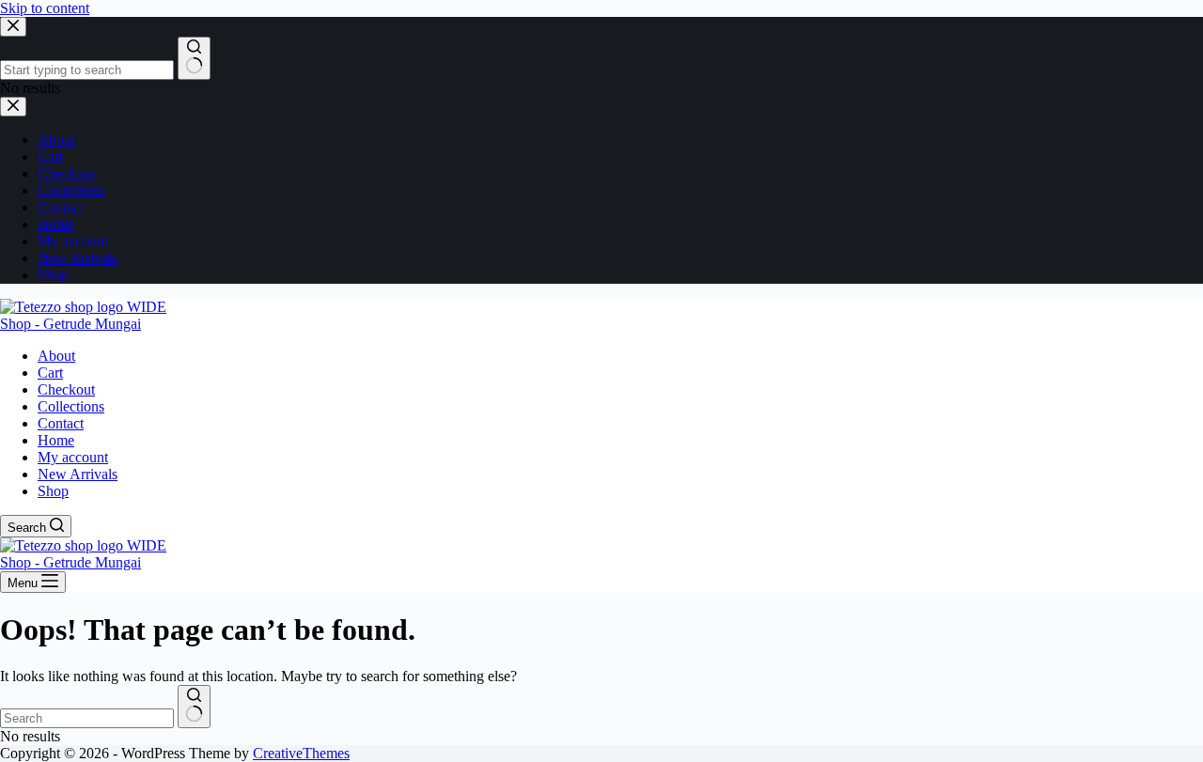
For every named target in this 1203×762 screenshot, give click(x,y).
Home (56, 440)
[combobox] (87, 718)
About (56, 356)
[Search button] (194, 706)
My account (73, 457)
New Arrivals (77, 474)
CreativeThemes (301, 753)
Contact (61, 423)
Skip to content (44, 8)
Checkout (66, 389)
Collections (71, 406)
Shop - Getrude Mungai (70, 324)
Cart (50, 373)
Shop (53, 491)
